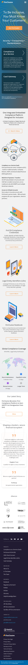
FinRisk (6, 588)
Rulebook (6, 582)
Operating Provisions (17, 96)
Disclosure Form (8, 646)
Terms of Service (8, 649)
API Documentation (9, 607)
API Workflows (8, 604)
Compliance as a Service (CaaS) (12, 549)
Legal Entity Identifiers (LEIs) (12, 558)
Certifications (7, 656)
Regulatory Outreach (10, 585)
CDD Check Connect (9, 555)
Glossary (6, 593)
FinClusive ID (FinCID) (10, 552)
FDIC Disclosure (8, 658)
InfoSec (6, 590)
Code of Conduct (8, 653)
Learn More (14, 247)
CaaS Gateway (8, 561)
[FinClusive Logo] (9, 635)
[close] (26, 661)
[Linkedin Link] (11, 539)
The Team (6, 574)
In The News (7, 571)
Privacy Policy (7, 641)
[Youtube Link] (21, 539)
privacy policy (15, 663)
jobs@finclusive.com (9, 622)
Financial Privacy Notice (10, 644)
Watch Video (15, 131)
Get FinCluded (14, 28)
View (14, 414)
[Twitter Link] (18, 539)
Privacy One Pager (8, 639)
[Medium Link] (15, 539)
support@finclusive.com (10, 617)
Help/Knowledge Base (10, 596)
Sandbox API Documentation (12, 609)
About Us (6, 568)
